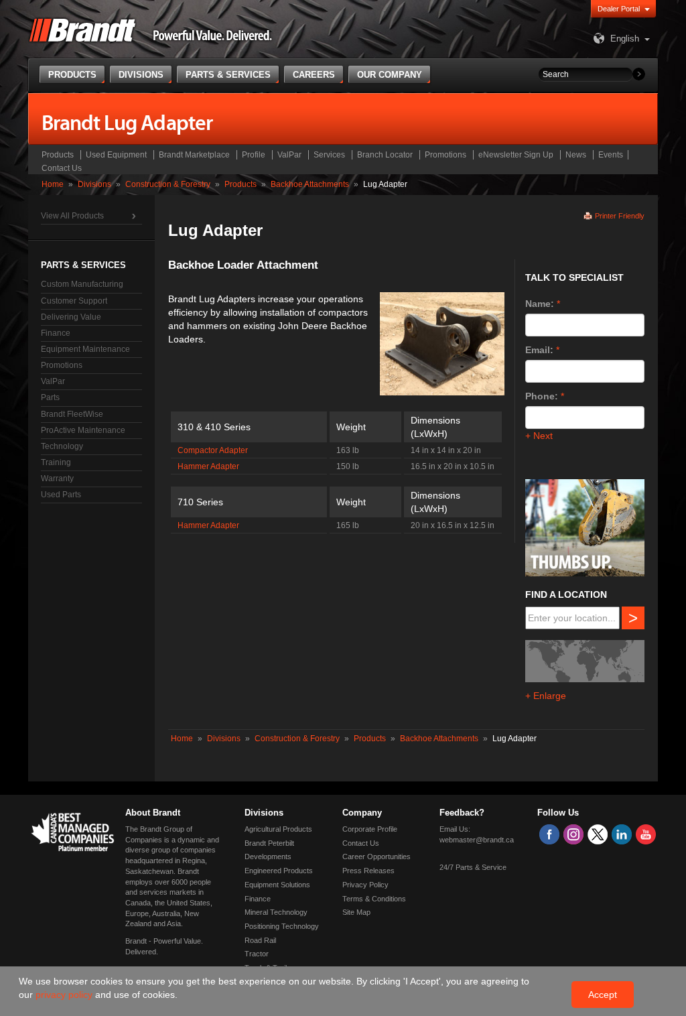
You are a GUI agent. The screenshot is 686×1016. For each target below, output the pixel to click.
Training (56, 462)
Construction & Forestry (167, 184)
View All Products (72, 215)
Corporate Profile (369, 829)
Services (329, 155)
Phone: (541, 396)
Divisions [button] (141, 75)
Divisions (94, 184)
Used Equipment (116, 155)
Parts (50, 397)
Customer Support (74, 301)
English (624, 39)
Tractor (257, 954)
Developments (268, 856)
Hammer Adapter (208, 466)
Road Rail (260, 940)
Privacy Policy (365, 885)
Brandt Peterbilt (269, 843)
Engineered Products (279, 871)
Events (610, 155)
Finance (55, 333)
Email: (539, 349)
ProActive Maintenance (83, 430)
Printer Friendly (619, 216)
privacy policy (65, 994)
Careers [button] (314, 75)
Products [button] (72, 75)
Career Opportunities (376, 856)
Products (58, 155)
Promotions (445, 155)
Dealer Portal (619, 9)
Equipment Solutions (277, 885)
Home (53, 184)
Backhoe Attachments (310, 184)
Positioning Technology (282, 926)
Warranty (57, 478)
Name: (539, 303)
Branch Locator (385, 155)
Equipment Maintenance (85, 349)
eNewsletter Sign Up (515, 155)
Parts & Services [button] (228, 75)
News (575, 155)
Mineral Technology (276, 912)
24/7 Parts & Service (472, 867)
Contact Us (62, 168)
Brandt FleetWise (72, 414)
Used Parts (61, 494)
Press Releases (368, 871)
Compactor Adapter (213, 450)
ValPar (289, 155)
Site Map (356, 912)
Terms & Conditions (374, 899)
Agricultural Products (278, 829)
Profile (253, 155)
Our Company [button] (389, 75)
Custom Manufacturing (82, 284)
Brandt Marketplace (194, 155)
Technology (62, 446)
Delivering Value (71, 317)
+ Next (539, 435)
